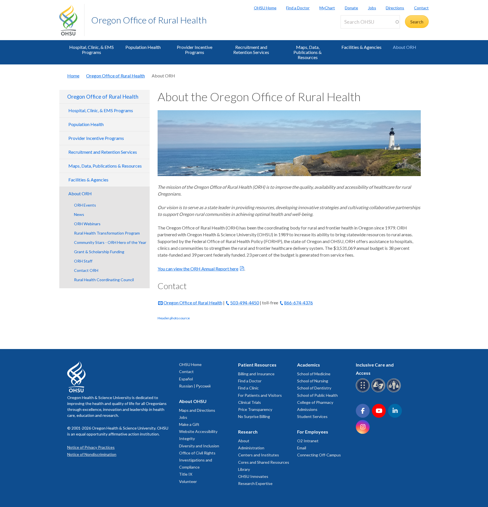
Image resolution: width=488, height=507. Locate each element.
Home (73, 75)
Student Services (312, 416)
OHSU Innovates (253, 476)
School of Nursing (312, 380)
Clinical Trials (249, 402)
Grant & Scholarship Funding (99, 251)
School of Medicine (313, 373)
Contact (421, 7)
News (79, 214)
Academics (308, 364)
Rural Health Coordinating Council (104, 279)
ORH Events (85, 205)
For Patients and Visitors (260, 395)
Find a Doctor (298, 7)
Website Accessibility (198, 431)
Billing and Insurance (256, 373)
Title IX (185, 474)
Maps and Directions (197, 410)
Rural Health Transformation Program (107, 233)
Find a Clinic (248, 387)
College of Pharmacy (315, 402)
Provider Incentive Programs (194, 49)
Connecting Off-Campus (319, 454)
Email (301, 447)
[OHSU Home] (71, 20)
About (243, 440)
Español (186, 378)
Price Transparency (255, 409)
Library (244, 469)
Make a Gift (189, 424)
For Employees (312, 431)
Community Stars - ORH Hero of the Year (110, 242)
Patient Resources (257, 364)
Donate (351, 7)
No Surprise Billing (254, 416)
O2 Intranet (308, 440)
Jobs (372, 7)
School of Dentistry (314, 387)
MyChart (327, 7)
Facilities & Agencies (361, 47)
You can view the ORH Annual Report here (198, 268)
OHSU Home (265, 7)
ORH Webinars (87, 223)
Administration (251, 447)
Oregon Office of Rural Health (149, 19)
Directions (395, 7)
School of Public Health (317, 395)
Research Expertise (255, 483)
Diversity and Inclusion (199, 445)
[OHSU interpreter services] (394, 391)
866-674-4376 (298, 302)
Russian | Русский (195, 385)
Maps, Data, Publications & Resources (307, 52)
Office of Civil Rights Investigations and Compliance (197, 459)
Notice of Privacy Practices (91, 447)
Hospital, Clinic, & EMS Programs (91, 49)
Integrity (187, 438)
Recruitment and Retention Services (251, 49)
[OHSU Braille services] (363, 391)
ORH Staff (83, 261)
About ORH (404, 47)
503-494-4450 (244, 302)
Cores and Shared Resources (263, 462)
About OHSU (192, 401)
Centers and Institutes (258, 454)
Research (248, 431)
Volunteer (188, 481)
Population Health (143, 47)
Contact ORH (86, 270)
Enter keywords (358, 31)
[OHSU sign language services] (379, 391)
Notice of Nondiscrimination (91, 454)
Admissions (307, 409)
